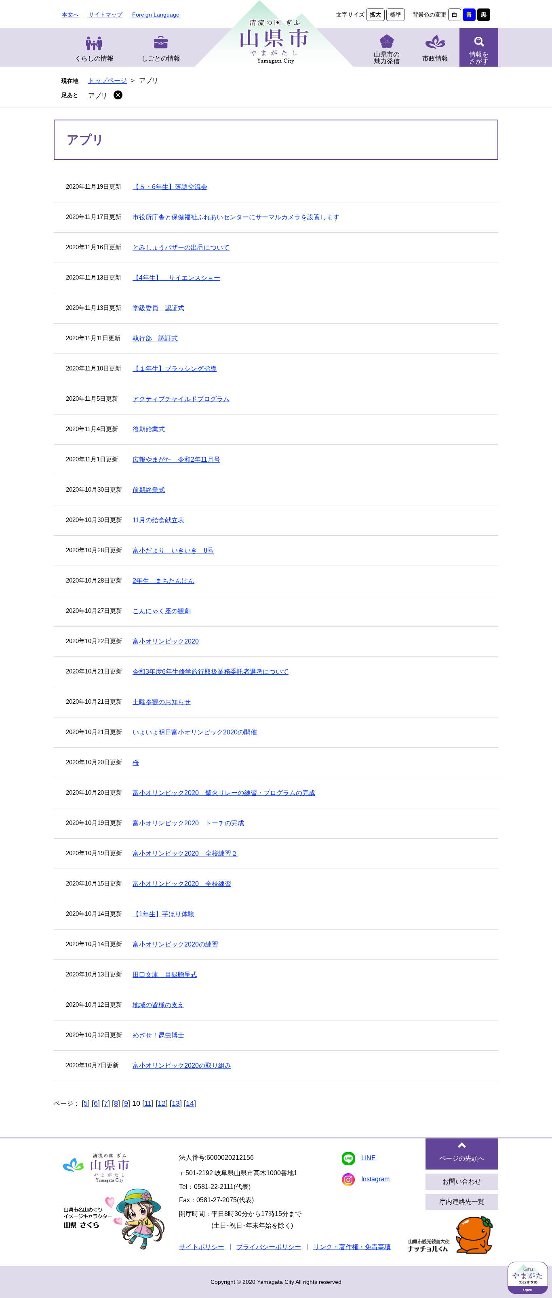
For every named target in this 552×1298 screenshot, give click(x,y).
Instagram (375, 1179)
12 (162, 1103)
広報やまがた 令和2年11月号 (176, 459)
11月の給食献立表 (158, 520)
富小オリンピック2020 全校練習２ (185, 853)
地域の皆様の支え (158, 1004)
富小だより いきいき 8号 (173, 550)
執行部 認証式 (155, 338)
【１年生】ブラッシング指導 (175, 368)
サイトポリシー (201, 1246)
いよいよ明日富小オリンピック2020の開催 (195, 732)
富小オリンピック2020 (166, 641)
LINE (368, 1158)
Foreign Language (155, 14)
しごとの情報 (160, 58)
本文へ (70, 14)
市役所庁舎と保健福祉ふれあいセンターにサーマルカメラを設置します (236, 217)
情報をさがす (479, 58)
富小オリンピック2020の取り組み (182, 1065)
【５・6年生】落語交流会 (170, 186)
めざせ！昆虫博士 (158, 1035)
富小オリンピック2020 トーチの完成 (188, 823)
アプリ (97, 95)
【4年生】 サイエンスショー (176, 277)
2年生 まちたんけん (163, 580)
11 (148, 1103)
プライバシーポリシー (268, 1246)
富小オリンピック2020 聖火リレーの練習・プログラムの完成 (224, 792)
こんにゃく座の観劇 (162, 611)
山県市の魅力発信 (387, 58)
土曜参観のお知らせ (162, 701)
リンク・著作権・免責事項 (352, 1246)
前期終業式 (149, 489)
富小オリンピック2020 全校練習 (182, 883)
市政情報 (435, 58)
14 (190, 1103)
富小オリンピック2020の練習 (175, 944)
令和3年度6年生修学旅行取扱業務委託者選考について (211, 671)
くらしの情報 (94, 58)
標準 (395, 14)
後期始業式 (149, 429)
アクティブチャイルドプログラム (181, 399)
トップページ (107, 80)
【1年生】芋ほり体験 (163, 914)
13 (176, 1103)
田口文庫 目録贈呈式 (165, 974)
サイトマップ (105, 14)
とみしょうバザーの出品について (181, 247)
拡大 (375, 14)
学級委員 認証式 (158, 308)
